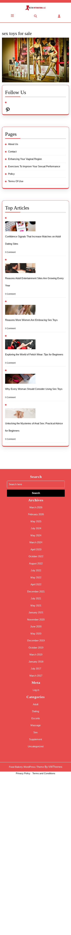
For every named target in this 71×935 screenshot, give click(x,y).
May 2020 (36, 633)
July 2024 (36, 528)
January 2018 (36, 661)
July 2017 (36, 668)
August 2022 (36, 563)
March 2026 (35, 507)
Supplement (35, 739)
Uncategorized (35, 746)
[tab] (12, 15)
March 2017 (35, 675)
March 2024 (35, 542)
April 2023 (36, 549)
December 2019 (36, 640)
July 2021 (36, 598)
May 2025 (36, 521)
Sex (35, 732)
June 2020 (35, 626)
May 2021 (36, 605)
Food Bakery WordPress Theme (26, 766)
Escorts (35, 718)
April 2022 (36, 584)
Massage (36, 725)
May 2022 (36, 577)
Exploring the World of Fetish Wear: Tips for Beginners (34, 354)
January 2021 (36, 612)
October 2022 (36, 556)
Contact (12, 151)
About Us (13, 144)
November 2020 (36, 619)
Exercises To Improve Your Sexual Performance (34, 166)
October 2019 (36, 647)
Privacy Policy (23, 773)
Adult (35, 704)
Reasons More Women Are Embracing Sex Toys (31, 320)
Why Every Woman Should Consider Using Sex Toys (33, 388)
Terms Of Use (15, 181)
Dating (35, 711)
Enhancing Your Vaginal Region (25, 159)
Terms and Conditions (43, 773)
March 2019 (35, 654)
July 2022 (36, 570)
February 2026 (36, 514)
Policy (11, 173)
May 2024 (36, 535)
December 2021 (36, 591)
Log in (36, 690)
